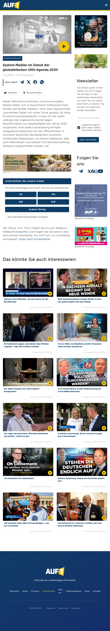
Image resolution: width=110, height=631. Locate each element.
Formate (35, 591)
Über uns (60, 591)
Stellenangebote (74, 591)
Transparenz (75, 608)
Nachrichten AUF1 (12, 58)
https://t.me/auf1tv (16, 232)
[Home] (11, 5)
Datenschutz (63, 608)
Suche (25, 591)
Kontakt (97, 591)
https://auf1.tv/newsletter (35, 239)
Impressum (50, 608)
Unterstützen (49, 591)
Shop (87, 591)
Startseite (14, 591)
